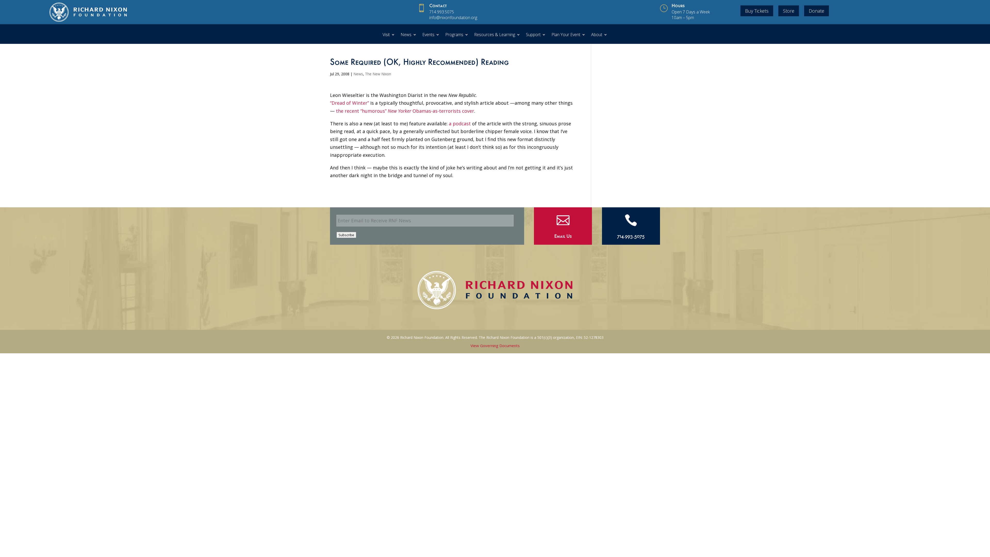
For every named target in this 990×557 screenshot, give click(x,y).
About (596, 35)
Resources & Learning (494, 35)
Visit (386, 35)
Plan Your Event (565, 35)
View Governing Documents (495, 345)
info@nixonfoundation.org (453, 17)
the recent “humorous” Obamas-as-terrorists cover (405, 111)
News (406, 35)
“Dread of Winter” (350, 103)
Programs (454, 35)
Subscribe (346, 235)
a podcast (460, 123)
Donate (816, 11)
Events (428, 35)
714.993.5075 (441, 12)
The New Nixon (378, 73)
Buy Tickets (757, 11)
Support (533, 35)
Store (788, 11)
